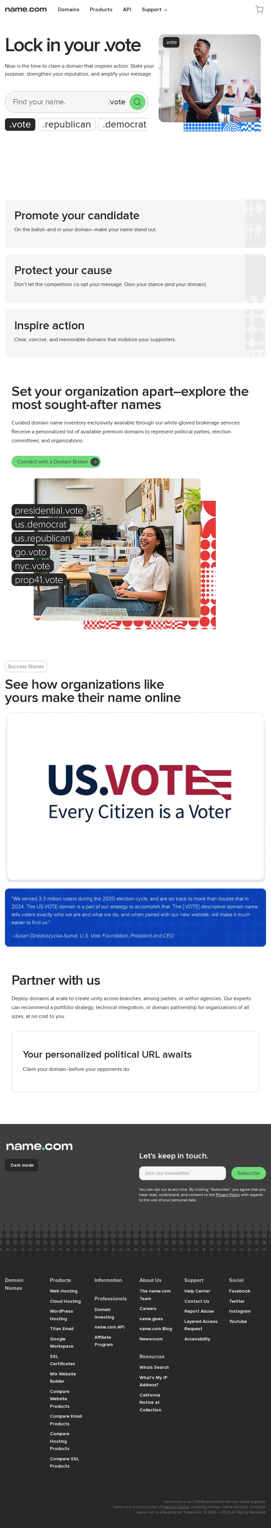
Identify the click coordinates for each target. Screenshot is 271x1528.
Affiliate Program (104, 1340)
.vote (171, 42)
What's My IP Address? (153, 1381)
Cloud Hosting (65, 1301)
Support (154, 9)
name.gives (151, 1318)
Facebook (239, 1290)
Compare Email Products (66, 1419)
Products (101, 9)
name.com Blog (155, 1328)
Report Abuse (199, 1311)
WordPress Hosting (61, 1314)
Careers (147, 1308)
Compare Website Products (59, 1399)
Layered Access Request (200, 1325)
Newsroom (151, 1338)
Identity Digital (176, 1507)
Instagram (240, 1311)
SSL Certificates (62, 1360)
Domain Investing (104, 1313)
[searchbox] (56, 102)
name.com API (110, 1326)
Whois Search (154, 1367)
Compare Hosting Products (59, 1441)
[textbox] (182, 1173)
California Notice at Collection (150, 1402)
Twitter (237, 1301)
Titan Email (61, 1328)
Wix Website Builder (63, 1377)
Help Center (197, 1290)
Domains (68, 9)
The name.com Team (155, 1294)
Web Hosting (63, 1290)
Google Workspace (61, 1342)
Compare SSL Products (64, 1462)
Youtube (238, 1321)
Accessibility (197, 1338)
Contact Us (196, 1301)
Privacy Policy (228, 1194)
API (127, 9)
